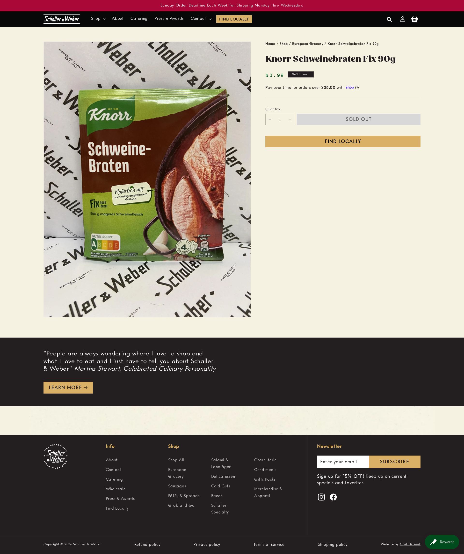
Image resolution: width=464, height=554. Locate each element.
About (112, 460)
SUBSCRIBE (395, 462)
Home (270, 44)
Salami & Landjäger (221, 463)
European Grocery (307, 44)
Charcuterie (265, 460)
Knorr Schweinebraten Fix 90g (353, 44)
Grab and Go (181, 506)
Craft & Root (410, 544)
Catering (114, 480)
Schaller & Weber (87, 544)
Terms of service (269, 544)
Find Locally (234, 19)
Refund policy (147, 544)
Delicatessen (223, 477)
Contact (113, 470)
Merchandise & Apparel (268, 492)
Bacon (217, 496)
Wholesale (116, 489)
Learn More (65, 388)
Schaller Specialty (220, 509)
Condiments (265, 470)
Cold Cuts (220, 486)
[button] (98, 19)
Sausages (177, 486)
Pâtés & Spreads (184, 496)
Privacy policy (207, 544)
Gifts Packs (265, 480)
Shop (284, 44)
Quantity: (273, 109)
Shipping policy (333, 544)
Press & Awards (120, 499)
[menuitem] (135, 460)
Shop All (176, 460)
